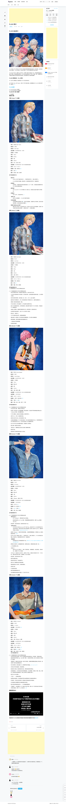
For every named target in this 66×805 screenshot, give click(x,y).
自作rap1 (39, 540)
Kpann (15, 803)
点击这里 (20, 788)
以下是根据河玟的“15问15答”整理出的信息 (18, 655)
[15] (21, 647)
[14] (21, 627)
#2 (17, 533)
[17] (20, 649)
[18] (26, 687)
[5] (16, 282)
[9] (17, 504)
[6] (22, 398)
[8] (19, 400)
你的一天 (28, 540)
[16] (17, 649)
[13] (36, 540)
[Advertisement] (26, 15)
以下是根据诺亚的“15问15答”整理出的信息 (18, 291)
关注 (55, 8)
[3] (20, 168)
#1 (16, 533)
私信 (56, 8)
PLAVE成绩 (11, 87)
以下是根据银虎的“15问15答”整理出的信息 (18, 515)
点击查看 (12, 94)
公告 (27, 1)
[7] (16, 400)
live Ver (26, 530)
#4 (36, 664)
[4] (16, 170)
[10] (20, 506)
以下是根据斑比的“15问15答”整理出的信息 (18, 407)
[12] (19, 508)
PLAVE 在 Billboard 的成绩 (15, 90)
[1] (14, 84)
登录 (52, 1)
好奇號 (12, 759)
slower (13, 766)
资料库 (19, 1)
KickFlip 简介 (39, 727)
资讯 (15, 1)
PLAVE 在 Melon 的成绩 (14, 89)
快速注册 (56, 1)
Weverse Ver (21, 530)
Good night (33, 540)
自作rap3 (16, 542)
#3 (34, 664)
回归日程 (23, 1)
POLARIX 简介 (13, 727)
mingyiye (13, 774)
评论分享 (36, 717)
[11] (15, 508)
